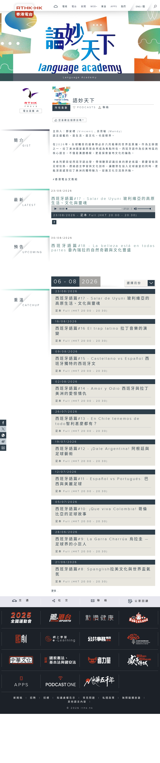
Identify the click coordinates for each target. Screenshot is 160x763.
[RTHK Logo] (26, 8)
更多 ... (55, 591)
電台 (73, 8)
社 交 (63, 600)
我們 (122, 8)
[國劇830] (21, 639)
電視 (63, 8)
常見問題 (90, 698)
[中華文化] (21, 660)
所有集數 (61, 107)
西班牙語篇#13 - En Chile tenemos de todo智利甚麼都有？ (97, 421)
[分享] (53, 600)
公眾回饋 (142, 601)
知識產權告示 (67, 698)
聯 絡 (102, 600)
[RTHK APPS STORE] (21, 681)
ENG (138, 6)
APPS (112, 8)
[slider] (145, 209)
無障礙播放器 (132, 698)
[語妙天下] (53, 222)
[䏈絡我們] (92, 600)
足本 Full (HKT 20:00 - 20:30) (81, 310)
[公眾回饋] (130, 601)
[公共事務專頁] (99, 639)
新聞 (82, 8)
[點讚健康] (99, 617)
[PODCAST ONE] (60, 681)
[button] (55, 209)
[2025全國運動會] (21, 617)
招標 (47, 698)
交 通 (24, 600)
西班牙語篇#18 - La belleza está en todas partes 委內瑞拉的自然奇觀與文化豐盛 (103, 248)
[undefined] (55, 6)
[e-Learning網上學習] (60, 639)
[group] (134, 209)
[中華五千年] (99, 681)
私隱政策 (109, 698)
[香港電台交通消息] (14, 600)
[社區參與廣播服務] (138, 639)
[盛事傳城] (138, 660)
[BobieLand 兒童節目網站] (138, 617)
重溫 (102, 8)
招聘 (34, 698)
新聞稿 (18, 698)
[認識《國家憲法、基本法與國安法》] (60, 660)
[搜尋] (155, 5)
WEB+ (92, 8)
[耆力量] (99, 660)
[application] (102, 208)
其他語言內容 (78, 701)
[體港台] (60, 617)
